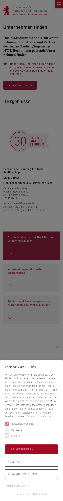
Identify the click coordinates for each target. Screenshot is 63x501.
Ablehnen (15, 461)
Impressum (22, 494)
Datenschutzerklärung (39, 416)
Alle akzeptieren (20, 449)
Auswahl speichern (22, 474)
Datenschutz (40, 494)
